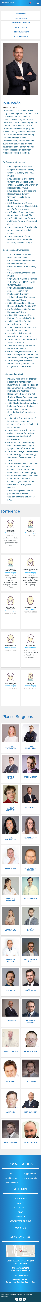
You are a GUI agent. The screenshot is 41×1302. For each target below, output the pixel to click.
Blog (20, 1212)
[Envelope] (20, 1299)
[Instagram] (24, 1299)
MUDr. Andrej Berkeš (30, 869)
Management (21, 18)
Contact (20, 1217)
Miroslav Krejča (10, 960)
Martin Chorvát (10, 777)
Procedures (20, 1199)
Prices (20, 1203)
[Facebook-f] (16, 1299)
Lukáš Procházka (30, 747)
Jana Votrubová (10, 747)
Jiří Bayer (10, 990)
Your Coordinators (21, 23)
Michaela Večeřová (10, 899)
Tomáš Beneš (30, 1081)
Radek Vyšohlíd (11, 1051)
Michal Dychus (30, 1142)
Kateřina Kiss (30, 838)
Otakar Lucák (30, 899)
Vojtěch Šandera (30, 930)
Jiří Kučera (10, 1081)
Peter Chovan (30, 1051)
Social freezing (11, 1178)
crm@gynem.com (20, 1275)
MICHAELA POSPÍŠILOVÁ (10, 930)
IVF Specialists (21, 27)
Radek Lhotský (30, 777)
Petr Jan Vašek (10, 1142)
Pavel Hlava (10, 868)
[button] (38, 3)
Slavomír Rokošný (30, 1021)
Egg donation (30, 1174)
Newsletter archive (20, 1221)
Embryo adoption (30, 1178)
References (20, 1208)
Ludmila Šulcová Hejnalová (10, 809)
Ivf (11, 1174)
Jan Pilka (10, 1112)
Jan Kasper (10, 1021)
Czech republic (21, 36)
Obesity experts (21, 32)
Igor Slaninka (30, 1112)
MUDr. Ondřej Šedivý (30, 960)
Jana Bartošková (10, 838)
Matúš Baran (30, 990)
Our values (21, 13)
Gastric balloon (11, 1183)
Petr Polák (30, 807)
